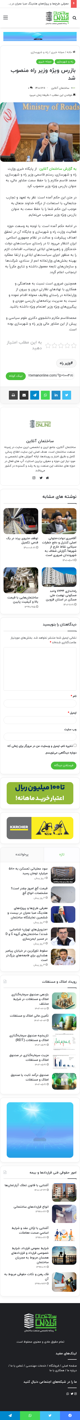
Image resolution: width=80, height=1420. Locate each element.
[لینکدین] (56, 395)
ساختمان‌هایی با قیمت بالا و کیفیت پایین (22, 600)
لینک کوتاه (15, 376)
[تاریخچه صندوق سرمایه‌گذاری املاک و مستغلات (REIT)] (64, 1041)
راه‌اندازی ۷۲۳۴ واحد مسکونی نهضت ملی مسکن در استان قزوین (61, 595)
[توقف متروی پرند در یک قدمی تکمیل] (21, 521)
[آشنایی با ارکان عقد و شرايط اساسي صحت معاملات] (64, 1234)
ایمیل (72, 713)
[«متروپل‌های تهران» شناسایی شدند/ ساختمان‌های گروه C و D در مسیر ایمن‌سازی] (63, 936)
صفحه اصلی (69, 1366)
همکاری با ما (57, 1371)
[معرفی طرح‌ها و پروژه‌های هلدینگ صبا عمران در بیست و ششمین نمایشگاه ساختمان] (63, 914)
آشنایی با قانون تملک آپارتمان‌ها (27, 1185)
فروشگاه (54, 1366)
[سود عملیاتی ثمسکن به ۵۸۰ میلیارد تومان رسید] (63, 875)
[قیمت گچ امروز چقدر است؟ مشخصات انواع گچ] (63, 894)
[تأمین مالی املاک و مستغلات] (64, 1022)
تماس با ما (16, 1366)
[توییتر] (66, 395)
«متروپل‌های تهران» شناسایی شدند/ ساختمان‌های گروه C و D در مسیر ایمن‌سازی (27, 934)
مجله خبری (57, 52)
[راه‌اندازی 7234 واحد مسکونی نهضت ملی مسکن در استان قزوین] (59, 577)
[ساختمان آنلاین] (57, 17)
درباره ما (72, 1371)
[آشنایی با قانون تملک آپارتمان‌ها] (64, 1192)
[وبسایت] (46, 478)
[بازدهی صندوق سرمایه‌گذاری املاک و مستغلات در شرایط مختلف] (64, 1000)
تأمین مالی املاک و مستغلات (29, 1016)
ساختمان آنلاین (60, 88)
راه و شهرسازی (39, 52)
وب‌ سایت (70, 730)
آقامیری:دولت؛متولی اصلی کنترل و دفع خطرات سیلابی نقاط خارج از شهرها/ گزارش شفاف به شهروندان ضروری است (59, 546)
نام (73, 696)
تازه (61, 854)
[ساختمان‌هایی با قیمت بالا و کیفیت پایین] (21, 580)
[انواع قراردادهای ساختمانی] (64, 1214)
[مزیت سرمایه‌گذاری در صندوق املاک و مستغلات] (64, 1061)
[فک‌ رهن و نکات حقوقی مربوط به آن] (64, 1282)
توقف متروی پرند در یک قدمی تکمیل (22, 540)
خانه (70, 52)
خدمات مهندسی (36, 1366)
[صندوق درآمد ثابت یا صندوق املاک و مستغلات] (64, 1081)
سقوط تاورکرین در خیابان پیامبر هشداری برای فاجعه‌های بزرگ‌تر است (26, 955)
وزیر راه (65, 363)
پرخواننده (22, 854)
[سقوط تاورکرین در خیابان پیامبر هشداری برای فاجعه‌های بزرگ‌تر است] (63, 957)
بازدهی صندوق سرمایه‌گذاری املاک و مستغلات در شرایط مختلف (30, 999)
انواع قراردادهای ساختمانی (31, 1207)
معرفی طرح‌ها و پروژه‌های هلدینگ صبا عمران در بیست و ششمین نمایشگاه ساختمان (27, 913)
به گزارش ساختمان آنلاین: (57, 169)
